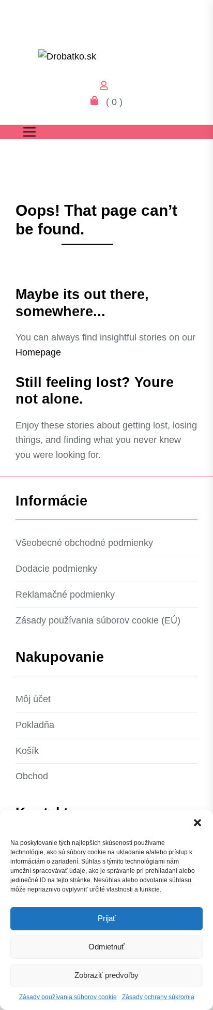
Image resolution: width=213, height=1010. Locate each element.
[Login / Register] (106, 87)
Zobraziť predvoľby (106, 975)
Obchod (32, 776)
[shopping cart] (97, 102)
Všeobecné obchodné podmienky (84, 543)
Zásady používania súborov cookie (68, 997)
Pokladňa (35, 725)
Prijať (107, 918)
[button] (197, 823)
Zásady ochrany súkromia (158, 997)
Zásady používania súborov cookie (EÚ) (98, 620)
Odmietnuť (106, 946)
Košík (27, 751)
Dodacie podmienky (56, 568)
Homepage (38, 352)
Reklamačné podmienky (65, 594)
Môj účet (33, 699)
